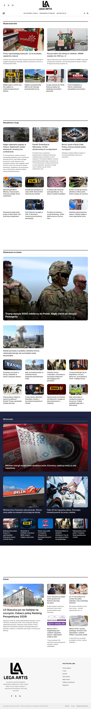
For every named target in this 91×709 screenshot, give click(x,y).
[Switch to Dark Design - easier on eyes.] (84, 13)
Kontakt (65, 673)
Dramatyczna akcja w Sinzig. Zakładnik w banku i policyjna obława (12, 374)
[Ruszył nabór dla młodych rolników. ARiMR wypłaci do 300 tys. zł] (67, 39)
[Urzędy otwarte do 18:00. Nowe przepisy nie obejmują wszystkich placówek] (56, 76)
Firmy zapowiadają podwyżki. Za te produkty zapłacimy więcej (22, 54)
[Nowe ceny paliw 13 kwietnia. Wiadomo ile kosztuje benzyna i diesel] (45, 523)
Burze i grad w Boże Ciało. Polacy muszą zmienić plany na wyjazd (74, 146)
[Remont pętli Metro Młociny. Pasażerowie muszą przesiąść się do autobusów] (12, 182)
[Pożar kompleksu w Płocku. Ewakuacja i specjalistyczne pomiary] (78, 76)
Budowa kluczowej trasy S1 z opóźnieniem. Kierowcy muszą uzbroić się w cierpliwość (10, 535)
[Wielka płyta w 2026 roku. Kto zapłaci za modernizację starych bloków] (13, 76)
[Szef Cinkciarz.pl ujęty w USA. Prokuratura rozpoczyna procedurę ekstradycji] (34, 204)
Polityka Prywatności (69, 682)
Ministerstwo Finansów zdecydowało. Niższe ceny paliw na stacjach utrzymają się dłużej (22, 511)
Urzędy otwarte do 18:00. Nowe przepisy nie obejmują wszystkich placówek (55, 88)
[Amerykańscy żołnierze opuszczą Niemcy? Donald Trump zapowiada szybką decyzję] (12, 389)
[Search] (87, 13)
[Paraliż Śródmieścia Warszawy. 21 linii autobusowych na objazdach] (45, 134)
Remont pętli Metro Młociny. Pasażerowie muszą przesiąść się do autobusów (11, 193)
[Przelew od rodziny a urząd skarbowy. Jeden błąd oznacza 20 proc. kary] (56, 204)
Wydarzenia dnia (10, 24)
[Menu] (4, 13)
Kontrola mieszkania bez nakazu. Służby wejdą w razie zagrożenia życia (78, 214)
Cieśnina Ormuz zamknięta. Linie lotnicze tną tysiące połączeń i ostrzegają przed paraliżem (56, 377)
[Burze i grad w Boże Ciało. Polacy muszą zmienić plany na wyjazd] (75, 134)
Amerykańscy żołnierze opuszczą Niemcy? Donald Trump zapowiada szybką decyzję (12, 400)
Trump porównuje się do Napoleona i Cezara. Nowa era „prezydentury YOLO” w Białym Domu (78, 375)
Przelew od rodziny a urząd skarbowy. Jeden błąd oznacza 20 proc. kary (55, 215)
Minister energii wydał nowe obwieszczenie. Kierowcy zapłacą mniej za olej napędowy (40, 466)
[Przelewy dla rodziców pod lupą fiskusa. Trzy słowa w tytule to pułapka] (56, 182)
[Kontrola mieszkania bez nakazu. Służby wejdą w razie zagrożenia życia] (78, 204)
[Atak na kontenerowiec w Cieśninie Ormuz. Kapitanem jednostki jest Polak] (34, 364)
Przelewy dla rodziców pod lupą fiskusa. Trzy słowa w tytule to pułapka (56, 192)
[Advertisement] (45, 106)
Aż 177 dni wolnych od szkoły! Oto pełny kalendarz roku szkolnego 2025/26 (78, 600)
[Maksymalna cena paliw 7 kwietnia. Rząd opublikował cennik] (80, 523)
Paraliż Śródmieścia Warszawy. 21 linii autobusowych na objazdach (44, 146)
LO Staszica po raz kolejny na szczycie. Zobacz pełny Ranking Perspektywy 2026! (22, 613)
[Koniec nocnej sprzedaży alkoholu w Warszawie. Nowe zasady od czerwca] (78, 182)
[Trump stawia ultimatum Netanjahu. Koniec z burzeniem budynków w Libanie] (34, 389)
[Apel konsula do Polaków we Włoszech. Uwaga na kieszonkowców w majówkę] (56, 389)
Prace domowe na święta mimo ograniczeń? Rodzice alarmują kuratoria (56, 600)
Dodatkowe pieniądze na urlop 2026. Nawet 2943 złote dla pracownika (34, 192)
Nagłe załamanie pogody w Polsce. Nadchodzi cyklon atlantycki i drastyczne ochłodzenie (14, 148)
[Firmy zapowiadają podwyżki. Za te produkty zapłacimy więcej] (23, 39)
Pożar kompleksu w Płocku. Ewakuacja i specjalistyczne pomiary (76, 87)
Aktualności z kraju (30, 13)
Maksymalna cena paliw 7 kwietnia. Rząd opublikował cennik (79, 534)
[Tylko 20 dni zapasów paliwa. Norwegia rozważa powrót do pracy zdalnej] (67, 491)
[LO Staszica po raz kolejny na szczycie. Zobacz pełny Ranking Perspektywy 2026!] (23, 595)
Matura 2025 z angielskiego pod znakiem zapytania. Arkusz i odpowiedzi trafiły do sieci (54, 633)
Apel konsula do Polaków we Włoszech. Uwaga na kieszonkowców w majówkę (56, 400)
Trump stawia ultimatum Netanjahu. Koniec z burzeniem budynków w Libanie (33, 400)
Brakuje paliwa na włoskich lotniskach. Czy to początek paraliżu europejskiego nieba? (61, 535)
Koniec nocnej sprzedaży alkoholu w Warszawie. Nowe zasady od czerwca (78, 192)
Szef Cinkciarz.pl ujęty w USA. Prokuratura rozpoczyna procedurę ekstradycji (34, 215)
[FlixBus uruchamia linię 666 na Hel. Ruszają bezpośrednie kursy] (35, 76)
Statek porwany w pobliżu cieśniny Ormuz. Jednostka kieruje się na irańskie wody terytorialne (21, 353)
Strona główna (67, 668)
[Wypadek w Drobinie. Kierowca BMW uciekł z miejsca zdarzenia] (28, 523)
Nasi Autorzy (66, 676)
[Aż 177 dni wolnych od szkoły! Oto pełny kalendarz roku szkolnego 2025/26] (78, 589)
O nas (72, 706)
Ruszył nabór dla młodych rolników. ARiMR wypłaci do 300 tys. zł (65, 54)
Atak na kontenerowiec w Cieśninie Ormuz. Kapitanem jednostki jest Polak (34, 375)
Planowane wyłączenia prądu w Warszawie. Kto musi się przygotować (12, 214)
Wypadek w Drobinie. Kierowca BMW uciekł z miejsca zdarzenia (27, 534)
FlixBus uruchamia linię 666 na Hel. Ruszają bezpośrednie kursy (33, 87)
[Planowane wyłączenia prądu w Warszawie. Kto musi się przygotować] (12, 204)
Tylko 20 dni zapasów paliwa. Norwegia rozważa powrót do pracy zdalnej (63, 511)
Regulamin (66, 685)
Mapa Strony (66, 679)
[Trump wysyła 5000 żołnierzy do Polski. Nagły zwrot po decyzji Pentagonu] (45, 288)
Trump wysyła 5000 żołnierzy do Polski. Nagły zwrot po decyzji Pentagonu (41, 315)
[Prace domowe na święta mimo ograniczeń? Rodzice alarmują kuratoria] (56, 589)
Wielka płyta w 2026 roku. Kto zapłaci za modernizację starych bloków (12, 88)
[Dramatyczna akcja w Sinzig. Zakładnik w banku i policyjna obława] (12, 364)
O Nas (64, 671)
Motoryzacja (61, 13)
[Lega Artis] (45, 5)
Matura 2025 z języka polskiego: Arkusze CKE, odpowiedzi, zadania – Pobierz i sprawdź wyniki (78, 632)
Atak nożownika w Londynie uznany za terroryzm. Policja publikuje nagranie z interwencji (76, 401)
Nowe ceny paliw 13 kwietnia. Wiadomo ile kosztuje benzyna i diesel (44, 535)
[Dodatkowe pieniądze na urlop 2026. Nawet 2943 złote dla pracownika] (34, 182)
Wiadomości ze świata (47, 13)
